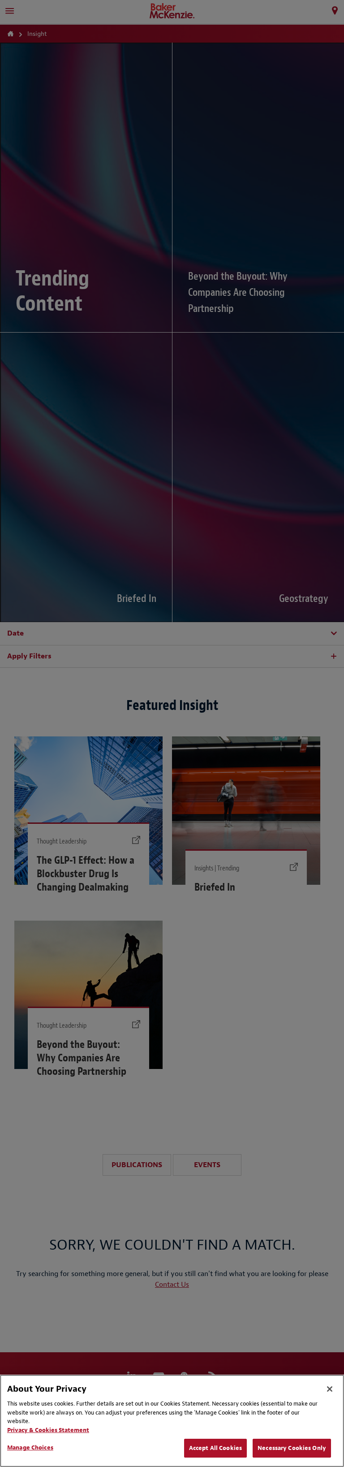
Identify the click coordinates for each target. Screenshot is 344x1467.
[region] (172, 1421)
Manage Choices (30, 1447)
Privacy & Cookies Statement (48, 1430)
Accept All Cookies (215, 1448)
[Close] (330, 1389)
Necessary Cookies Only (292, 1448)
